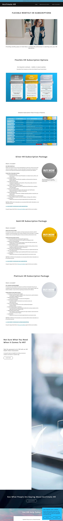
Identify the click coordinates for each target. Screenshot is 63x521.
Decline (47, 517)
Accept (56, 517)
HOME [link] (36, 4)
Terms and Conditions (21, 209)
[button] (44, 4)
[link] (9, 4)
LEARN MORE (8, 357)
